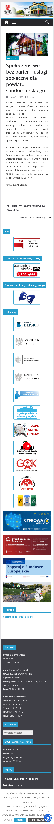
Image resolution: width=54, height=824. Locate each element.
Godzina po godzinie (13, 616)
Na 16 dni (28, 616)
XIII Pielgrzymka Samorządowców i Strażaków (26, 208)
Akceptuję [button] (20, 819)
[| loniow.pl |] (27, 3)
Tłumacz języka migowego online (20, 778)
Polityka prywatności (14, 785)
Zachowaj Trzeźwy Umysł (32, 217)
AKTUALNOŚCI (12, 58)
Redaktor (31, 97)
